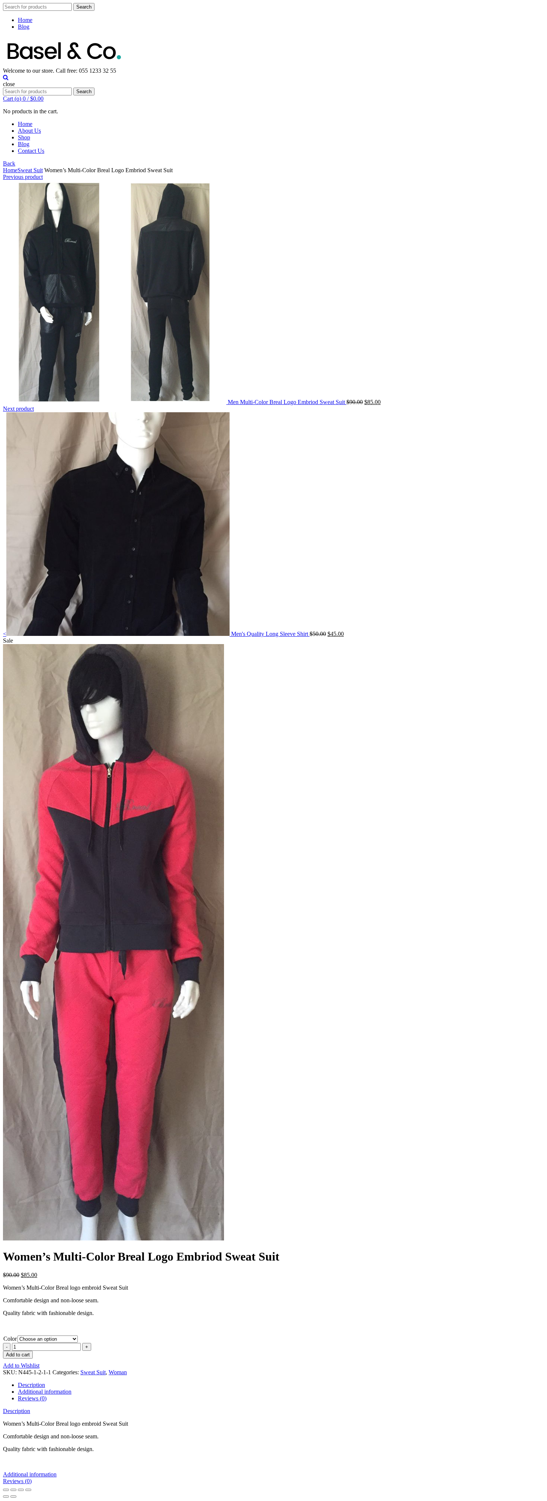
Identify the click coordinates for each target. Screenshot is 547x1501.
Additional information (44, 1391)
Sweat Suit (30, 170)
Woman (118, 1372)
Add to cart (18, 1354)
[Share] (13, 1490)
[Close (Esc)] (6, 1490)
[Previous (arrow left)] (6, 1496)
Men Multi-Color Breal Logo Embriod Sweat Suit (287, 402)
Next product (18, 409)
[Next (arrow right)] (13, 1496)
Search (84, 7)
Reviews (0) (32, 1398)
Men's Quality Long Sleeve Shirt (270, 634)
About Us (29, 130)
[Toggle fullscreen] (21, 1490)
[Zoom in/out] (28, 1490)
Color (10, 1339)
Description (31, 1385)
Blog (23, 26)
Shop (24, 137)
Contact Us (31, 151)
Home (25, 20)
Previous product (23, 177)
